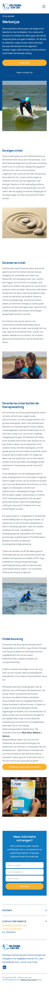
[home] (11, 7)
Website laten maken (28, 980)
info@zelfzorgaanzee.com (14, 925)
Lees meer (24, 62)
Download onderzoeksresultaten (24, 767)
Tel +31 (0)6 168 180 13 (12, 928)
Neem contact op (25, 72)
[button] (44, 7)
